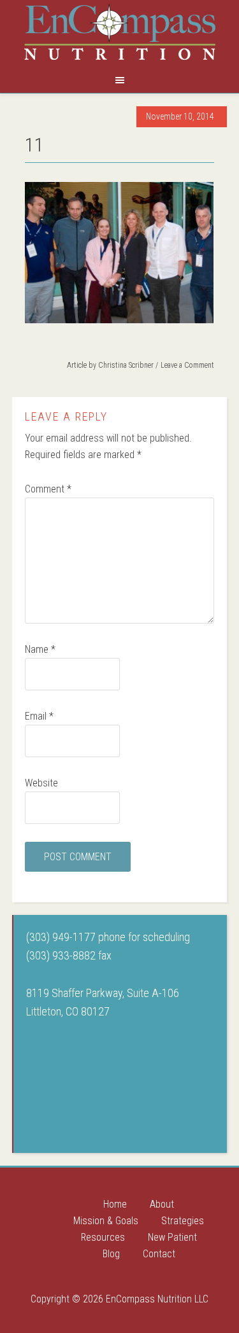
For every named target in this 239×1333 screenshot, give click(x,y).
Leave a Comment (187, 365)
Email (39, 716)
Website (41, 783)
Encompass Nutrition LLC (119, 32)
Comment (48, 489)
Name (40, 649)
